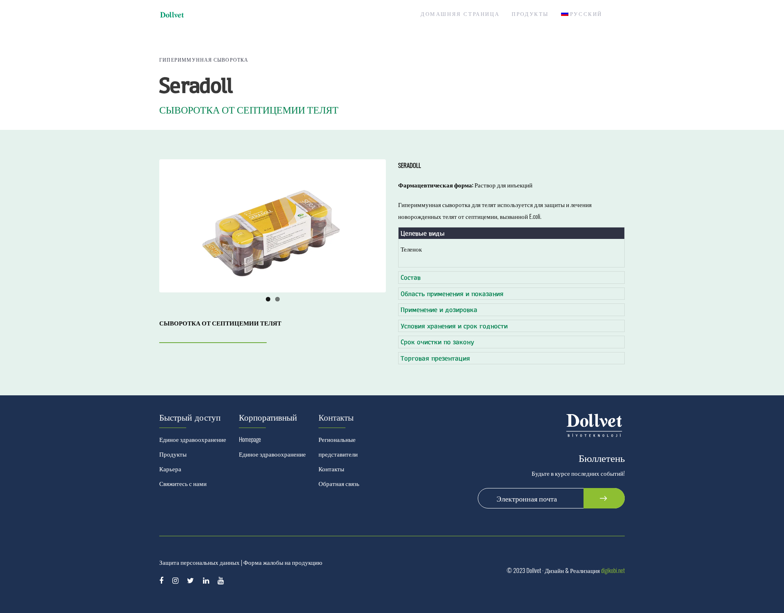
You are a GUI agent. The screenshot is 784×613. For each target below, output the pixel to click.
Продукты (173, 453)
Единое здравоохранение (192, 439)
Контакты (331, 468)
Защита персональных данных (199, 561)
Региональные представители (338, 446)
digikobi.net (613, 570)
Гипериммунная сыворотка (204, 59)
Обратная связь (338, 483)
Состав (411, 277)
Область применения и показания (452, 293)
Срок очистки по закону (437, 341)
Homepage (250, 439)
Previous (148, 226)
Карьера (170, 468)
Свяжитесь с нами (183, 483)
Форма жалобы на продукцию (282, 561)
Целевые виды (423, 233)
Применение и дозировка (439, 309)
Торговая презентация (435, 358)
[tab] (511, 233)
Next (396, 226)
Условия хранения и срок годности (454, 325)
